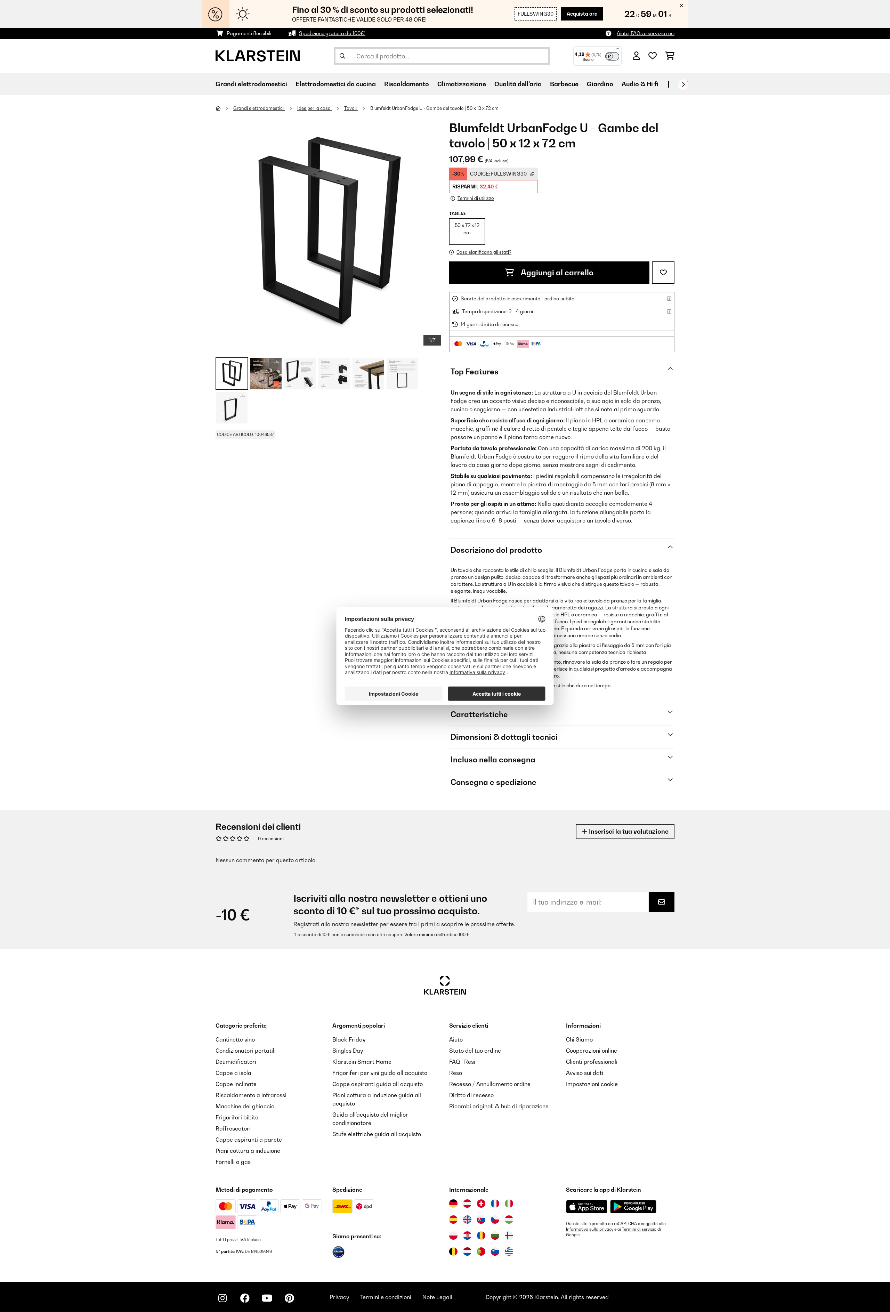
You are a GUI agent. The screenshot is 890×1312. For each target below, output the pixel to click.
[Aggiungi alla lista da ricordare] (663, 272)
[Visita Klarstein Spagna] (453, 1219)
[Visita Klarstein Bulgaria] (495, 1235)
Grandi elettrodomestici (259, 108)
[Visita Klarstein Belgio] (453, 1251)
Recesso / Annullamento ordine (490, 1083)
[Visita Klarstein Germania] (453, 1203)
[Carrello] (669, 56)
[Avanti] (683, 84)
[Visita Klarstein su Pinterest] (289, 1298)
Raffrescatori (233, 1128)
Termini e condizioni (385, 1297)
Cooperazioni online (591, 1050)
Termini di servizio (639, 1229)
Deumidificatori (236, 1061)
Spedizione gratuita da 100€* (332, 33)
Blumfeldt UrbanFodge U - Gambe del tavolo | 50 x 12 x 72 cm (434, 108)
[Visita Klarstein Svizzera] (481, 1203)
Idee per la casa (314, 108)
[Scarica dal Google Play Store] (633, 1206)
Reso (455, 1072)
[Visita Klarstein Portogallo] (481, 1251)
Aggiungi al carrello (556, 272)
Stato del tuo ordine (475, 1050)
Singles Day (347, 1050)
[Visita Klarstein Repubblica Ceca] (495, 1219)
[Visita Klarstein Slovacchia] (481, 1219)
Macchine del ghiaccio (245, 1106)
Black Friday (348, 1039)
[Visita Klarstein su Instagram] (222, 1298)
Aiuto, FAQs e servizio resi (645, 33)
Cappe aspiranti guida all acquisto (377, 1083)
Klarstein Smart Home (361, 1061)
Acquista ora (582, 14)
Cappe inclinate (236, 1083)
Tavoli (351, 108)
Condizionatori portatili (246, 1050)
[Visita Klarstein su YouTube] (267, 1298)
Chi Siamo (579, 1039)
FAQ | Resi (462, 1061)
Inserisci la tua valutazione (628, 831)
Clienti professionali (591, 1061)
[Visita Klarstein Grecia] (509, 1251)
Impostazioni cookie (592, 1083)
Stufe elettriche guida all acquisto (376, 1134)
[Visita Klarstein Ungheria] (509, 1219)
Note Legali (437, 1297)
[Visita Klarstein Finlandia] (509, 1235)
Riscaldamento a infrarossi (251, 1095)
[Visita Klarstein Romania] (481, 1235)
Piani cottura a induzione (248, 1150)
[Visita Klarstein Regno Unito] (467, 1219)
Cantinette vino (235, 1039)
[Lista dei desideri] (652, 56)
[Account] (636, 56)
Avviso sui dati (584, 1072)
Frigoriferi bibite (237, 1117)
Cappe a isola (233, 1072)
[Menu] (617, 50)
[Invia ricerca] (342, 56)
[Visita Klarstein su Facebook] (245, 1298)
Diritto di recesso (471, 1095)
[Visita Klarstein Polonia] (453, 1235)
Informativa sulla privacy (589, 1229)
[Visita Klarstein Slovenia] (495, 1251)
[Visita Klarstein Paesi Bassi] (467, 1251)
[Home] (224, 108)
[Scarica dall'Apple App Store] (586, 1206)
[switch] (612, 56)
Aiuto (456, 1039)
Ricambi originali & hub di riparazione (499, 1106)
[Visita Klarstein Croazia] (467, 1235)
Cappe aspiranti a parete (249, 1139)
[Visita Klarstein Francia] (495, 1203)
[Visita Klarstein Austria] (467, 1203)
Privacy (339, 1297)
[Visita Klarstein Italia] (509, 1203)
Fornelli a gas (233, 1161)
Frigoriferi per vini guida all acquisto (379, 1072)
